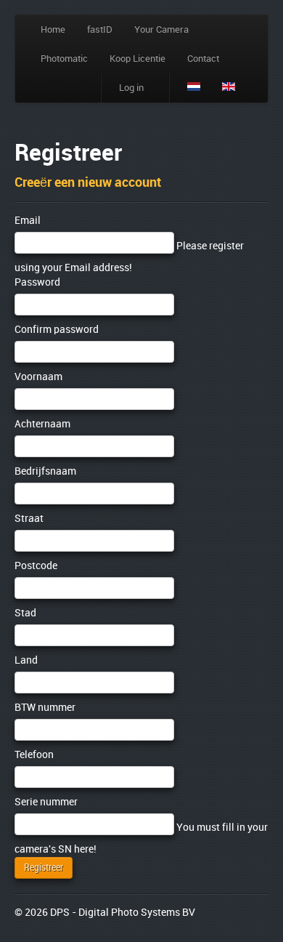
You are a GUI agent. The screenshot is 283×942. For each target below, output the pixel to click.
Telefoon (34, 754)
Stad (25, 613)
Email (28, 220)
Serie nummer (46, 802)
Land (26, 660)
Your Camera (161, 30)
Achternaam (42, 424)
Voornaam (38, 376)
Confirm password (57, 329)
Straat (29, 518)
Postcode (36, 565)
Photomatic (64, 59)
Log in (131, 88)
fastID (99, 30)
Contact (203, 59)
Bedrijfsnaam (45, 471)
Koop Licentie (137, 59)
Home (53, 30)
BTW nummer (45, 707)
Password (37, 282)
